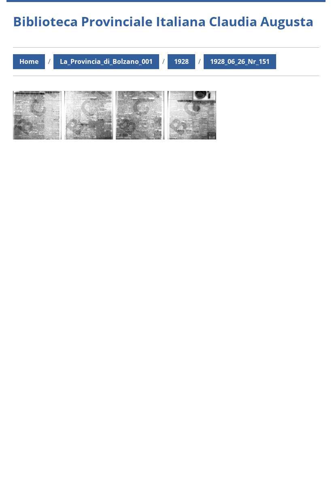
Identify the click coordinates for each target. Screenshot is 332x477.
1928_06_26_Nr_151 (240, 61)
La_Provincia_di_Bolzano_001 (106, 61)
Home (28, 61)
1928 (181, 61)
